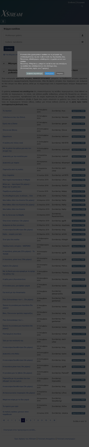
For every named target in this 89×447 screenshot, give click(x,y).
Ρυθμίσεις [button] (60, 73)
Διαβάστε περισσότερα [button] (34, 73)
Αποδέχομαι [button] (50, 73)
